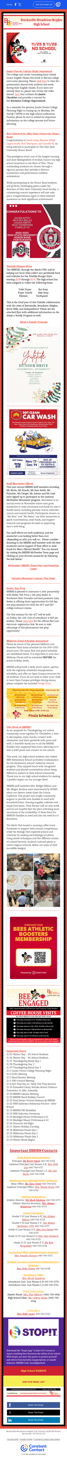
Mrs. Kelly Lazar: (26, 1314)
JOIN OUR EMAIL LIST (33, 1382)
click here (41, 81)
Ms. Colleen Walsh (37, 1297)
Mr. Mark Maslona (35, 1200)
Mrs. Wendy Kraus (45, 1187)
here (17, 94)
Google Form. (44, 683)
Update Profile (26, 1439)
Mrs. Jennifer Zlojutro (26, 1255)
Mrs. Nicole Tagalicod (33, 1278)
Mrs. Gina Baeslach (48, 1236)
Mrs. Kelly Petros (26, 1268)
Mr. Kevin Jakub (31, 1161)
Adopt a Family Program (33, 322)
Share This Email (35, 1405)
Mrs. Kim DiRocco (33, 1294)
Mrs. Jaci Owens (45, 1229)
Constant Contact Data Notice (47, 1439)
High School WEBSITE (33, 1370)
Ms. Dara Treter (33, 1183)
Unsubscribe (12, 1439)
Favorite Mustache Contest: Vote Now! (33, 578)
